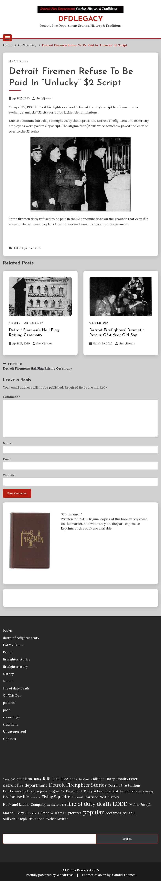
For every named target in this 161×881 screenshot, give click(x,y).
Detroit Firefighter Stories (78, 785)
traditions (10, 724)
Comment (11, 397)
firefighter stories (16, 659)
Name (7, 443)
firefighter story (15, 666)
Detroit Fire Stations (124, 785)
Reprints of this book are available (86, 528)
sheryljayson (44, 98)
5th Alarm (24, 779)
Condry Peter (126, 779)
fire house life (16, 796)
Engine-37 (74, 791)
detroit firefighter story (21, 638)
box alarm (84, 779)
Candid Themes (123, 875)
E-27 (33, 791)
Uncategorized (14, 731)
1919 (46, 778)
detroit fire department (25, 785)
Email (7, 459)
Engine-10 (42, 791)
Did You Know (13, 645)
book (73, 779)
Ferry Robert (94, 791)
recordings (11, 717)
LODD (120, 803)
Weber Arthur (57, 819)
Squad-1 (129, 813)
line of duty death (16, 688)
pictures (9, 703)
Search (127, 838)
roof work (113, 813)
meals (33, 813)
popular (93, 812)
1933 (16, 248)
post (6, 710)
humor (8, 681)
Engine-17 (56, 791)
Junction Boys (53, 805)
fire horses (128, 791)
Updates (9, 739)
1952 (64, 779)
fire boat (111, 791)
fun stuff (79, 797)
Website (9, 475)
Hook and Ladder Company (24, 804)
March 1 (9, 813)
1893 (37, 779)
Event (7, 652)
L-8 (64, 805)
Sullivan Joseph (15, 819)
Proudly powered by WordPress (50, 875)
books (7, 630)
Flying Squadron (57, 796)
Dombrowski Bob (16, 791)
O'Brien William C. (52, 813)
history (14, 322)
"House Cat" (9, 779)
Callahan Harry (103, 779)
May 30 (23, 813)
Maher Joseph (140, 804)
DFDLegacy (80, 19)
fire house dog (146, 791)
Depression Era (31, 248)
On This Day (18, 61)
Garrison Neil (95, 797)
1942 (55, 779)
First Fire (35, 797)
